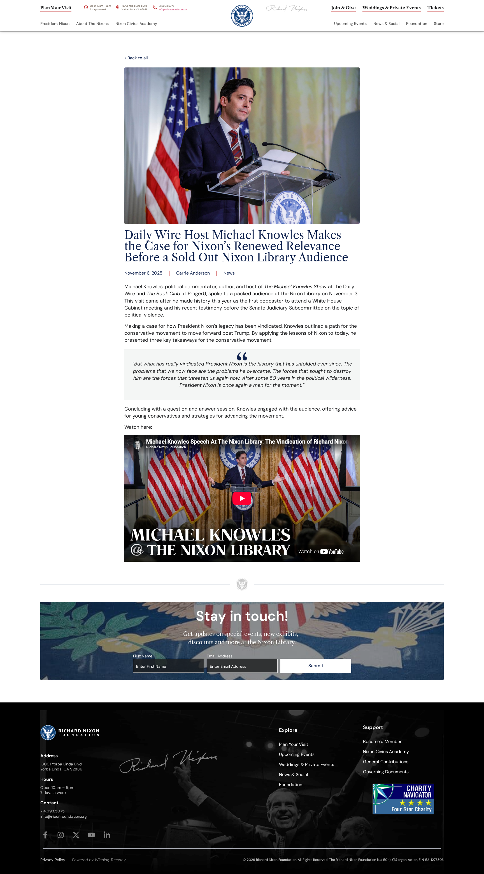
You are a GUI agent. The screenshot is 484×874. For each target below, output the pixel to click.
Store (439, 23)
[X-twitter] (76, 835)
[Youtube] (91, 835)
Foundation (416, 23)
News (229, 273)
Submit (315, 666)
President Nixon (54, 23)
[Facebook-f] (45, 835)
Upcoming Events (350, 23)
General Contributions (385, 762)
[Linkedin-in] (107, 835)
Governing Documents (386, 772)
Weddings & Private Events (306, 764)
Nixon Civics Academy (136, 23)
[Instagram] (61, 835)
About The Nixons (92, 23)
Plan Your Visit (293, 744)
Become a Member (382, 741)
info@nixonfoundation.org (173, 9)
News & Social (386, 23)
